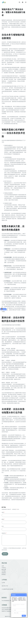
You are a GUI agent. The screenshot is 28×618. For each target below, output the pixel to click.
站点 (3, 526)
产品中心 (4, 567)
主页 (3, 566)
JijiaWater (8, 611)
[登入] (22, 2)
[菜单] (25, 2)
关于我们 (4, 571)
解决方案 (4, 569)
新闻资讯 (4, 572)
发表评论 (5, 553)
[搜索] (19, 2)
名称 (3, 512)
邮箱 (3, 519)
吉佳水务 (4, 607)
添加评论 (4, 533)
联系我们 (4, 574)
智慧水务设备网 (10, 607)
